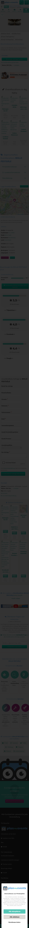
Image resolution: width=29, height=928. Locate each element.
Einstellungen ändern (14, 922)
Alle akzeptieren (14, 911)
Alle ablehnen (14, 917)
